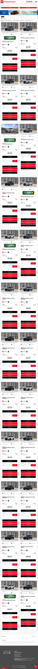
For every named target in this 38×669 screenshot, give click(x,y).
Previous (0, 12)
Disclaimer (35, 11)
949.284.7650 (29, 1)
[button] (18, 26)
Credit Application (10, 70)
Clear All (2, 16)
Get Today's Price (10, 64)
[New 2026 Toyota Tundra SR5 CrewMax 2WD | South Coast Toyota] (19, 12)
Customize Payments (9, 66)
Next (37, 12)
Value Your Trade (10, 68)
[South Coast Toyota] (8, 1)
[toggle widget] (35, 666)
